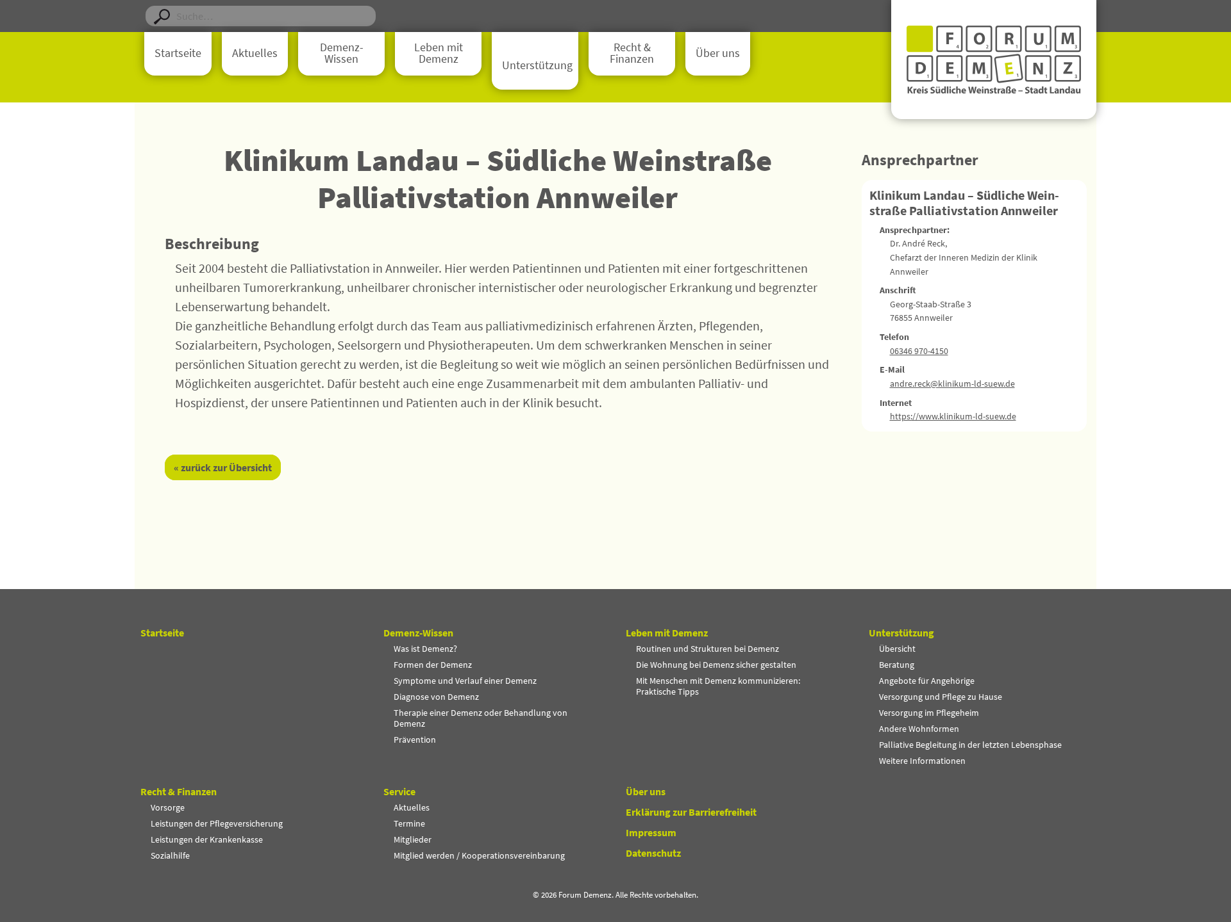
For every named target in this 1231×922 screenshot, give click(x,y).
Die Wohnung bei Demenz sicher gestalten (716, 664)
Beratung (896, 664)
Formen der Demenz (433, 664)
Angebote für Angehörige (927, 680)
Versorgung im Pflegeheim (929, 712)
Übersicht (897, 648)
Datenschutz (653, 853)
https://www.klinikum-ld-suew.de (953, 416)
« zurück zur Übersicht (223, 467)
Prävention (415, 739)
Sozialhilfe (170, 855)
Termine (409, 823)
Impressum (651, 832)
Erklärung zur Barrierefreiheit (691, 812)
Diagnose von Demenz (436, 696)
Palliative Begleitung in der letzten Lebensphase (970, 744)
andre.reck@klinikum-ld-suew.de (952, 383)
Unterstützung (537, 65)
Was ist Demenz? (425, 648)
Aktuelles (255, 53)
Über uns (718, 53)
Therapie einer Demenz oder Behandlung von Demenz (480, 718)
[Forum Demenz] (994, 59)
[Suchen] (162, 16)
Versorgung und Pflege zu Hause (940, 696)
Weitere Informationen (922, 760)
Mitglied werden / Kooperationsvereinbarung (479, 855)
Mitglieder (412, 839)
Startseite (178, 53)
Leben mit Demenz (438, 53)
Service (399, 791)
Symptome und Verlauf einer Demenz (465, 680)
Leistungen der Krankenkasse (207, 839)
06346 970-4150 (919, 351)
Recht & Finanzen (632, 53)
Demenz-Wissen (342, 53)
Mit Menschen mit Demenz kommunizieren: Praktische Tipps (718, 686)
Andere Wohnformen (919, 728)
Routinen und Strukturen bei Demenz (707, 648)
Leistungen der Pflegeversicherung (217, 823)
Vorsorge (168, 807)
